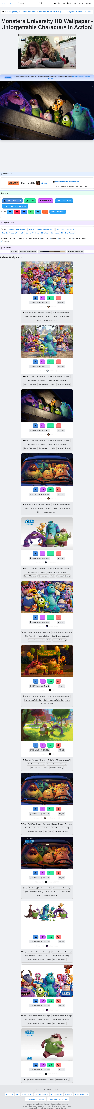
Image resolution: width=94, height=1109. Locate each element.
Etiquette (68, 1094)
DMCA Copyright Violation (35, 1099)
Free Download (13, 201)
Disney (19, 238)
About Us (9, 1094)
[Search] (41, 3)
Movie (39, 320)
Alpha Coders (7, 3)
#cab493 (62, 251)
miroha (43, 183)
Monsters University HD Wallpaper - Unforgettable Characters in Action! (65, 12)
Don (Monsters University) (65, 229)
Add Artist (13, 183)
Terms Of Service (41, 1094)
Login (81, 3)
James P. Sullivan (32, 233)
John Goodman (34, 238)
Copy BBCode (57, 212)
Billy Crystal (45, 238)
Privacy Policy (27, 1094)
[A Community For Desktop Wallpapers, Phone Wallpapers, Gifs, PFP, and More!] (3, 12)
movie (57, 233)
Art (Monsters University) (18, 229)
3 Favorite (46, 201)
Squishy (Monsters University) (13, 233)
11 (51, 809)
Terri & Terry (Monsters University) (41, 229)
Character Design (79, 238)
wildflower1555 (53, 818)
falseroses (53, 626)
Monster (12, 238)
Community (73, 3)
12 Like (31, 201)
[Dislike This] (58, 1065)
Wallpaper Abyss (13, 12)
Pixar (25, 238)
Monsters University (68, 233)
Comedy (54, 238)
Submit (62, 3)
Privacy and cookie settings (58, 1099)
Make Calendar (64, 201)
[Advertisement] (47, 155)
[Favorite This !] (43, 1065)
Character (5, 241)
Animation (62, 238)
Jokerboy (53, 370)
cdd (53, 690)
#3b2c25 (57, 251)
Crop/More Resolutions (15, 206)
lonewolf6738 (53, 562)
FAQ (17, 1094)
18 (51, 298)
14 (51, 553)
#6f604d (51, 251)
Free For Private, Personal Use (67, 182)
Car (45, 831)
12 (51, 362)
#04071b (46, 251)
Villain (69, 238)
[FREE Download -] (36, 1065)
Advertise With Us (81, 1094)
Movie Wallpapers (29, 12)
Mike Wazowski (47, 233)
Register (88, 3)
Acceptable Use (56, 1094)
